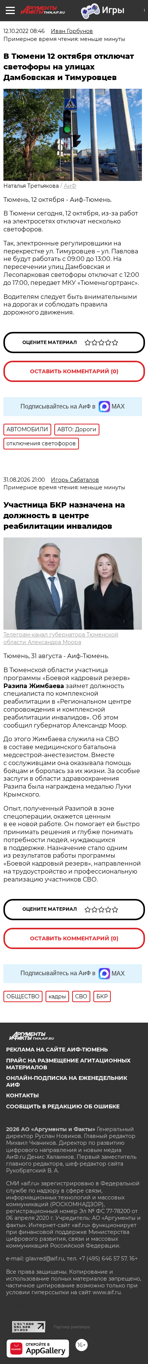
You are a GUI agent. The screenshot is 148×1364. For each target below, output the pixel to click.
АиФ (70, 185)
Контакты (22, 1095)
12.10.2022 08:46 (24, 31)
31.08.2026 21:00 (24, 479)
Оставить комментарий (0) (74, 371)
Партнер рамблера (72, 1327)
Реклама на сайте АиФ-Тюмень (57, 1049)
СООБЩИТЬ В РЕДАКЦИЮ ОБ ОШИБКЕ (63, 1106)
